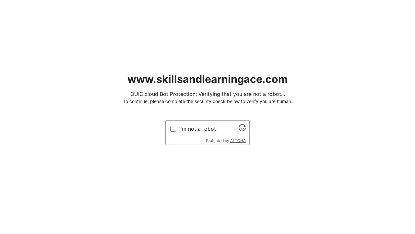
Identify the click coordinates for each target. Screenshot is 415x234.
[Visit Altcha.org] (242, 129)
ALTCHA (238, 140)
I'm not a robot (197, 128)
